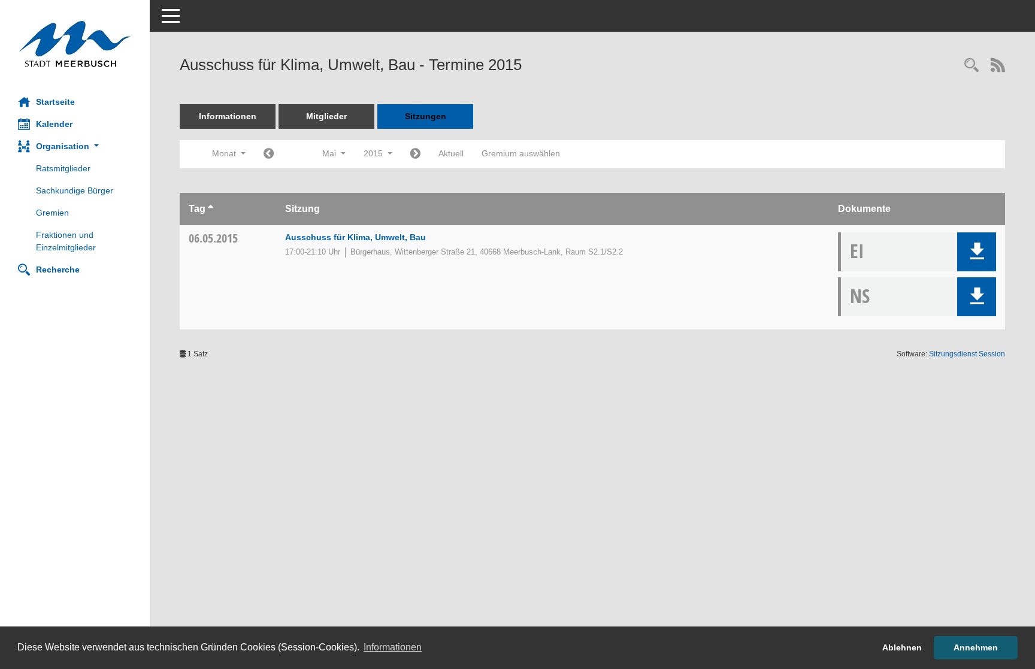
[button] (75, 146)
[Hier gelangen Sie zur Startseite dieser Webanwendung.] (75, 44)
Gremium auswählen (521, 153)
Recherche (58, 269)
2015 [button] (374, 153)
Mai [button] (330, 153)
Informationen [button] (393, 647)
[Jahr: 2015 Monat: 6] (415, 154)
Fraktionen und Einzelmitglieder (66, 241)
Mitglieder (326, 116)
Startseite (55, 102)
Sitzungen (425, 116)
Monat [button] (225, 153)
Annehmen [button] (976, 647)
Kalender (54, 124)
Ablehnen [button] (902, 647)
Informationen (227, 116)
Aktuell (451, 153)
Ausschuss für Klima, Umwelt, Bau (355, 237)
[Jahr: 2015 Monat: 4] (269, 154)
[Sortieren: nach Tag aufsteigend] (210, 209)
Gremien (52, 212)
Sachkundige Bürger (74, 190)
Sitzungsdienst (967, 354)
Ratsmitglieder (63, 168)
